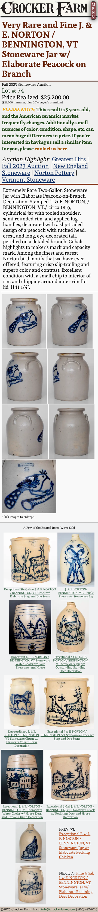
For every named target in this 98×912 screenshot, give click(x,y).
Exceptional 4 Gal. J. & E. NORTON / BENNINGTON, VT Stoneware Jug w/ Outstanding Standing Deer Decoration (70, 664)
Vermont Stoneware (28, 179)
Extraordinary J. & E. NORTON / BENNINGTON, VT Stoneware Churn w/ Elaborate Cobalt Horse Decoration (21, 739)
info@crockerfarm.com (58, 909)
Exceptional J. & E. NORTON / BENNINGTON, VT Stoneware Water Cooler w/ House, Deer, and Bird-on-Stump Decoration (22, 812)
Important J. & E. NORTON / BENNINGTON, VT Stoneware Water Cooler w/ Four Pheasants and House (30, 662)
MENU (93, 10)
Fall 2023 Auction (25, 166)
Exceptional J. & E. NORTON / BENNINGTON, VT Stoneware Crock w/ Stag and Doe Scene (67, 735)
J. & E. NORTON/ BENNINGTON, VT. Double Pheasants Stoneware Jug (76, 593)
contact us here (51, 148)
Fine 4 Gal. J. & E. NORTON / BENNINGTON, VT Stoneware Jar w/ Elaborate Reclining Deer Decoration (76, 884)
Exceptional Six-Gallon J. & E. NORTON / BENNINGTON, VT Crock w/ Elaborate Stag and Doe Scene (30, 593)
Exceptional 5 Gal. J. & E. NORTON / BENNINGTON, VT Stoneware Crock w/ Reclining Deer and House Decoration (70, 812)
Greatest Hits (69, 159)
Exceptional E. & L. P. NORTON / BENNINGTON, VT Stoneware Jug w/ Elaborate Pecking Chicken (75, 845)
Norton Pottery (54, 172)
